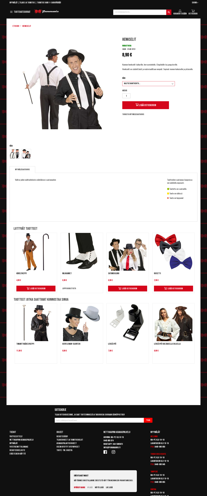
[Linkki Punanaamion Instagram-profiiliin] (114, 452)
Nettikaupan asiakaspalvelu (21, 439)
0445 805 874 (109, 440)
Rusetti (157, 273)
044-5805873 (118, 444)
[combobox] (142, 12)
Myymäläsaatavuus (22, 169)
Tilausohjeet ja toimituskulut (70, 439)
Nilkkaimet (67, 273)
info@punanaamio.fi (112, 447)
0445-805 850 (160, 446)
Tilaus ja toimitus (27, 2)
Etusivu (16, 26)
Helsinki (154, 436)
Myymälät (14, 2)
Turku (153, 454)
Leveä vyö (112, 343)
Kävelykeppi (21, 273)
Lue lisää (109, 487)
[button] (195, 3)
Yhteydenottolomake (19, 446)
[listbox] (63, 154)
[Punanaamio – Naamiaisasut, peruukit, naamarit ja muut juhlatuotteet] (46, 11)
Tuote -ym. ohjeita (64, 450)
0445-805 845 (160, 464)
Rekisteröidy (62, 436)
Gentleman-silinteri (71, 343)
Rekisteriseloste (17, 450)
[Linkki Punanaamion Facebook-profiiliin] (106, 452)
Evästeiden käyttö (18, 453)
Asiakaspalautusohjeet (67, 443)
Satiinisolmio (113, 273)
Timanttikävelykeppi (25, 343)
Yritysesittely (16, 436)
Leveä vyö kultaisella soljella (167, 343)
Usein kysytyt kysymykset (68, 446)
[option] (15, 154)
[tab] (22, 169)
